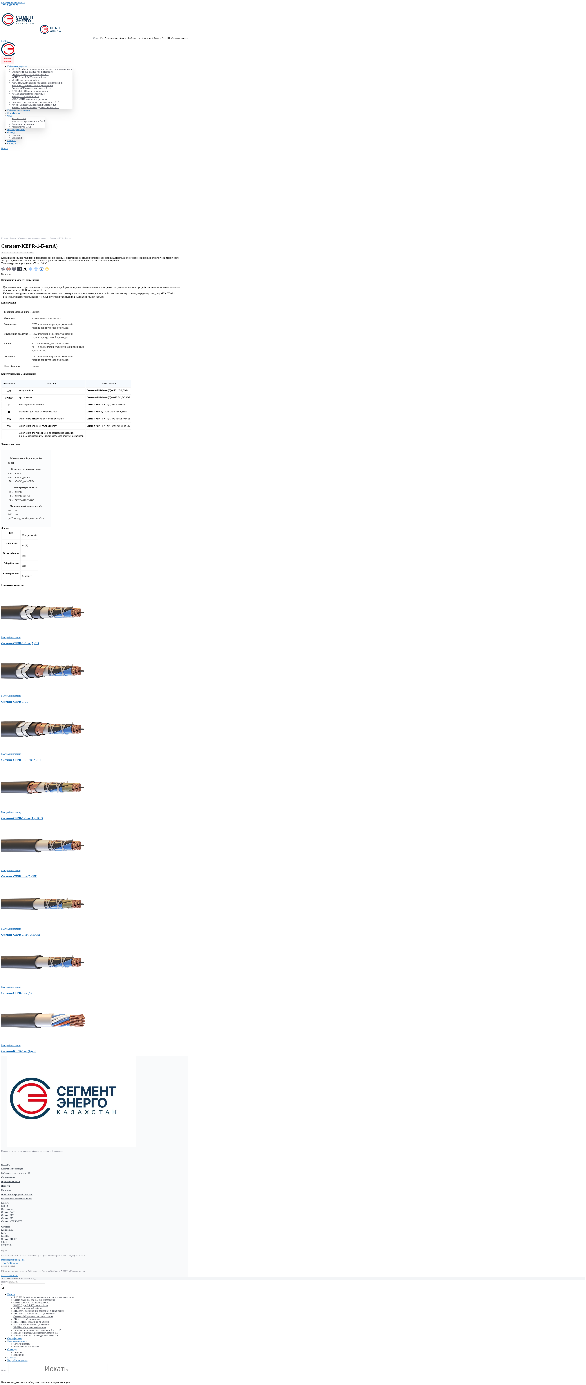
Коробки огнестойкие (23, 124)
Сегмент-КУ (7, 1215)
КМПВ (4, 1206)
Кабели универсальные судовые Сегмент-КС (35, 107)
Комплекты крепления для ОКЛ (28, 121)
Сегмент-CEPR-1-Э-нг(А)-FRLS (22, 818)
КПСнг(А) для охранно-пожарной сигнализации (37, 82)
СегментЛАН (7, 1212)
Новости (16, 135)
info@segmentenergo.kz (13, 2)
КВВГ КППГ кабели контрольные (29, 99)
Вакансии (17, 137)
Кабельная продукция (12, 1168)
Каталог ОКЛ (19, 118)
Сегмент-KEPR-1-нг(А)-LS (18, 1051)
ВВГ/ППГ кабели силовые (25, 96)
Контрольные (7, 1230)
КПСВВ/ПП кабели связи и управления (32, 85)
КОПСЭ (5, 1236)
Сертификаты (8, 1177)
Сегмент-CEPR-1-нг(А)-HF (19, 876)
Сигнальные (7, 1209)
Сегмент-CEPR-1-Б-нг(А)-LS (20, 643)
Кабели (13, 238)
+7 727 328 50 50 (9, 5)
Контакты (6, 1190)
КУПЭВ (5, 1203)
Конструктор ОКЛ (21, 126)
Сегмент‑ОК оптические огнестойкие (31, 88)
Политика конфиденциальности (17, 1194)
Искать (5, 1281)
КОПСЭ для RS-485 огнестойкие (29, 77)
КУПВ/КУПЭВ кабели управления (30, 91)
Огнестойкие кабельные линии (16, 1198)
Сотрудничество (22, 1344)
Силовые (5, 1227)
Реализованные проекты (26, 1346)
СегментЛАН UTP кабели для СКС (30, 74)
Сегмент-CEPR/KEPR (11, 1221)
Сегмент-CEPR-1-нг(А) (16, 993)
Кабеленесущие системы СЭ (15, 1173)
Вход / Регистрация (17, 1360)
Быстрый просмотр (11, 637)
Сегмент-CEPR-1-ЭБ (15, 701)
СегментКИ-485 (9, 1239)
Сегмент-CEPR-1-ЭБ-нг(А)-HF (21, 759)
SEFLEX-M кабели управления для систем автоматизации (42, 69)
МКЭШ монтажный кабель (26, 80)
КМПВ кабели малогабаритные (28, 93)
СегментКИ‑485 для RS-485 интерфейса (32, 71)
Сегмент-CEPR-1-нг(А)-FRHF (21, 934)
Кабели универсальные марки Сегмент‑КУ (34, 104)
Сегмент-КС (7, 1218)
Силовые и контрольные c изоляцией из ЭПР (35, 102)
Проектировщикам (10, 1181)
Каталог (7, 58)
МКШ (4, 1242)
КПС (3, 1233)
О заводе (5, 1164)
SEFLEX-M (6, 1245)
